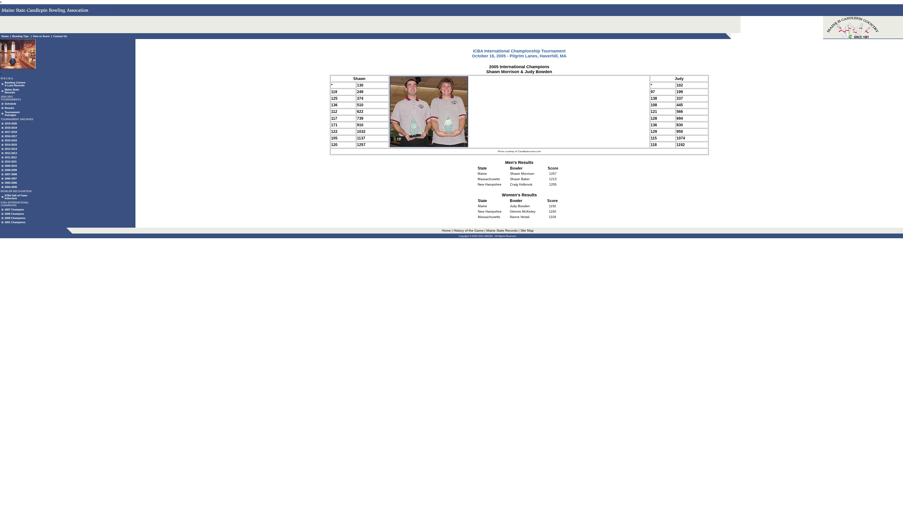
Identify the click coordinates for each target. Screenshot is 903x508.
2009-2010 (11, 165)
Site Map (527, 230)
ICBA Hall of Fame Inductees (16, 197)
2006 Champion (14, 213)
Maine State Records (12, 91)
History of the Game (468, 230)
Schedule (10, 103)
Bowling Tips (20, 36)
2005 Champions (15, 218)
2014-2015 (11, 144)
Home (5, 36)
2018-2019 (11, 127)
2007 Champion (14, 209)
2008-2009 (11, 170)
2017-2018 (11, 132)
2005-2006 (11, 182)
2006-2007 (11, 178)
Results (9, 108)
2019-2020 (11, 123)
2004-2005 (11, 187)
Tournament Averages (12, 113)
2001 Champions (15, 222)
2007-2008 (11, 174)
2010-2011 (11, 161)
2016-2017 (11, 136)
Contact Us (60, 36)
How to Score (41, 36)
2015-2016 (11, 140)
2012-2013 (11, 153)
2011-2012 (11, 157)
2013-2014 (11, 148)
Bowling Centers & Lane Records (15, 84)
